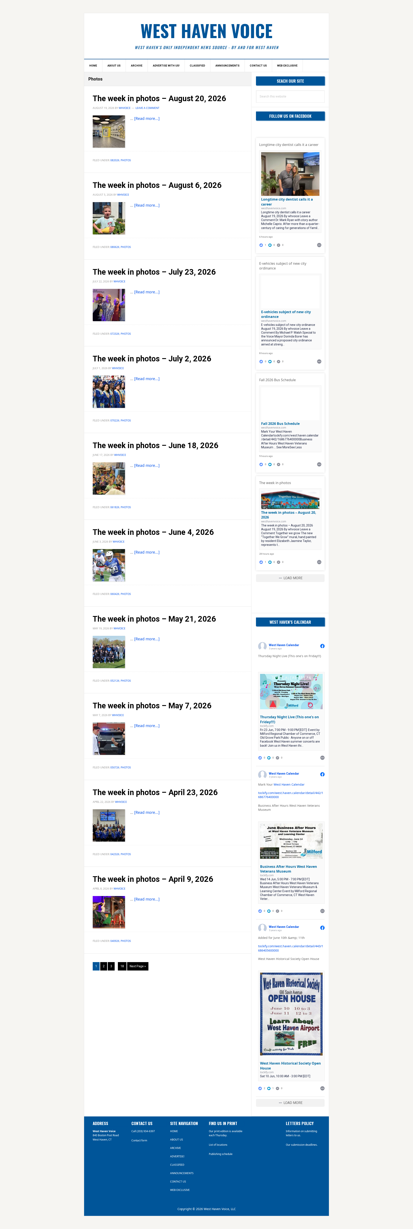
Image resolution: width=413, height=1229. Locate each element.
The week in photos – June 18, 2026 (155, 445)
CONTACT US (178, 1181)
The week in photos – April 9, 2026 (153, 879)
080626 (114, 247)
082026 (114, 160)
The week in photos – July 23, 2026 (154, 272)
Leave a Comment (147, 108)
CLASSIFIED (177, 1165)
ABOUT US (176, 1139)
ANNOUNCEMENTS (182, 1173)
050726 (114, 767)
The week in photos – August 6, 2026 (157, 185)
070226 (114, 420)
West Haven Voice (206, 30)
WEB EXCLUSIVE (180, 1190)
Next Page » (137, 967)
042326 (114, 854)
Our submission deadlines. (301, 1145)
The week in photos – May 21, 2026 (154, 619)
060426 (114, 594)
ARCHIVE (175, 1148)
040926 (114, 941)
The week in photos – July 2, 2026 (152, 358)
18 (123, 966)
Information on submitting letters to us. (301, 1133)
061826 (114, 507)
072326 (114, 334)
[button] (271, 245)
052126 (114, 681)
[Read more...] (147, 118)
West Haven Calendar (289, 784)
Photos (126, 160)
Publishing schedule (221, 1154)
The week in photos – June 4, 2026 (153, 532)
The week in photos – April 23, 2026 (155, 792)
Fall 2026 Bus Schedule (280, 423)
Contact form (139, 1140)
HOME (174, 1131)
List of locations (218, 1145)
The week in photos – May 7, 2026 (152, 705)
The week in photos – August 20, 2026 (159, 98)
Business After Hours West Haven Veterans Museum (288, 869)
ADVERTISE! (177, 1156)
